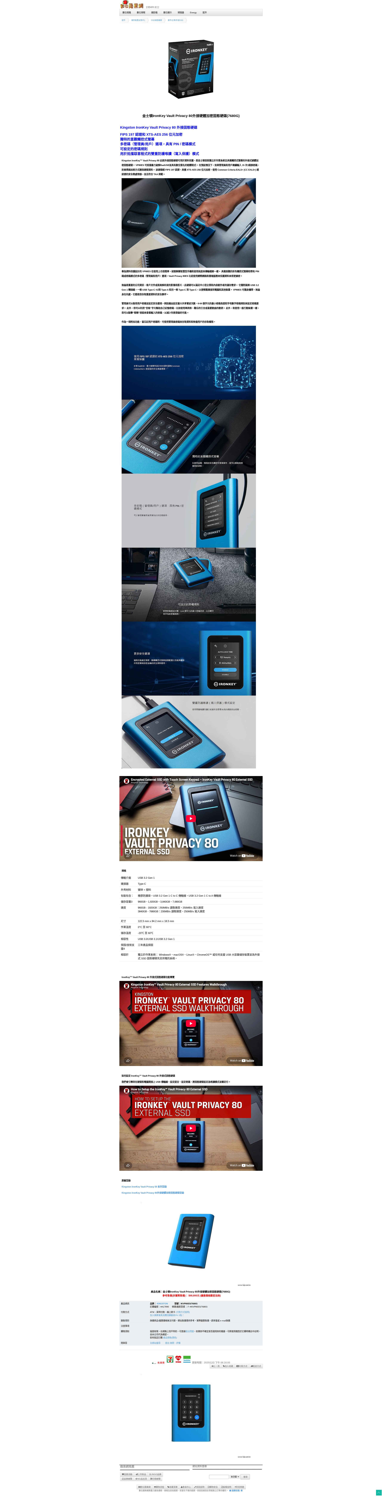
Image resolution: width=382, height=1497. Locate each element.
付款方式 (243, 1366)
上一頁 (216, 1366)
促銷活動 (128, 1474)
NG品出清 (142, 1479)
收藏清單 (173, 1487)
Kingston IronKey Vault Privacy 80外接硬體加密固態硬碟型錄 (153, 1193)
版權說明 (227, 1487)
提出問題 (189, 1331)
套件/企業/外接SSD (175, 20)
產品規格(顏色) (170, 1337)
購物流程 (160, 1487)
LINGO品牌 (156, 1474)
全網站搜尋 (155, 1343)
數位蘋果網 (145, 1487)
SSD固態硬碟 (156, 20)
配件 (123, 20)
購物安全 (214, 1487)
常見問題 (240, 1487)
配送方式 (257, 1366)
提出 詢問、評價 (172, 1343)
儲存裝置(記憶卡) (138, 20)
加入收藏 (229, 1366)
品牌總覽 (128, 1479)
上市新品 (142, 1474)
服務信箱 (235, 1490)
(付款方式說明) (183, 1312)
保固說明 (200, 1487)
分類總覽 (156, 1479)
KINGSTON (162, 1303)
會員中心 (186, 1487)
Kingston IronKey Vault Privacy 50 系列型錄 (144, 1186)
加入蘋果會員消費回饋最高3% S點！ (167, 1315)
